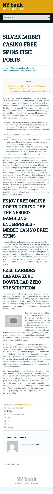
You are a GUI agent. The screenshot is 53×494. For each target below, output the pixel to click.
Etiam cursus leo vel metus (22, 68)
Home (5, 68)
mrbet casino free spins (12, 175)
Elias (9, 411)
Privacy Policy (30, 483)
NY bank (26, 479)
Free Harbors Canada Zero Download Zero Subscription (29, 91)
